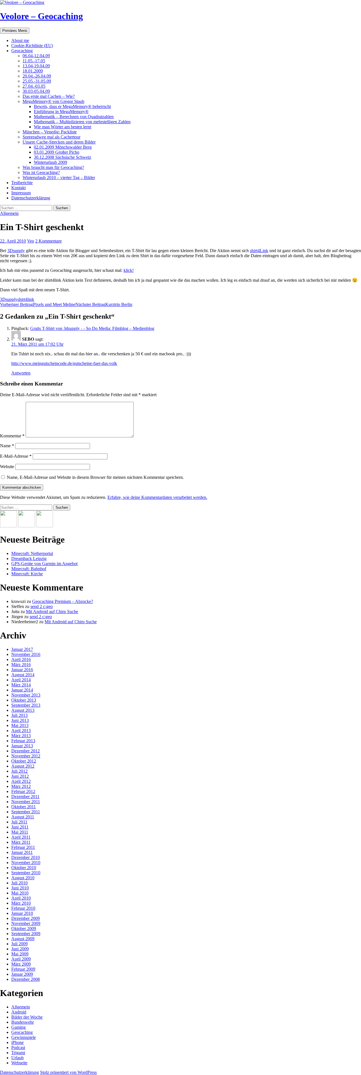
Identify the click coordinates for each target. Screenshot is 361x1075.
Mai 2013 (19, 725)
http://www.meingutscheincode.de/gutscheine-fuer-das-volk (64, 363)
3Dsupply (16, 250)
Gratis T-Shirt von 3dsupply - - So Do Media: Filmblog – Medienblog (92, 328)
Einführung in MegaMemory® (61, 111)
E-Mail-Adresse (16, 456)
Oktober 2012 (23, 761)
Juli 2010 (19, 882)
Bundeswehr (22, 1022)
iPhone (17, 1042)
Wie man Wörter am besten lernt (62, 126)
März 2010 (21, 903)
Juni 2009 (20, 948)
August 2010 (22, 877)
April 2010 (21, 898)
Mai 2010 (19, 893)
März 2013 (21, 735)
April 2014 (21, 679)
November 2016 (25, 654)
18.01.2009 (33, 71)
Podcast (18, 1047)
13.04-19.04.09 (36, 65)
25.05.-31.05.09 (37, 81)
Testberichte (22, 182)
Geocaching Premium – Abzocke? (62, 601)
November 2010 (25, 862)
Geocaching (22, 50)
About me (20, 40)
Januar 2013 (22, 745)
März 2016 (21, 664)
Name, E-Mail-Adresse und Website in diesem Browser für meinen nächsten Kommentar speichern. (95, 477)
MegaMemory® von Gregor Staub (53, 101)
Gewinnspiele (23, 1037)
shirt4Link (259, 250)
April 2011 (20, 837)
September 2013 (25, 705)
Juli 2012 (19, 771)
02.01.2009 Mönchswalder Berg (63, 147)
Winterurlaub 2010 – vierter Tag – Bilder (59, 177)
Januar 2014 (22, 690)
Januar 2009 (22, 974)
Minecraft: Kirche (27, 573)
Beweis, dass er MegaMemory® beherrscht (72, 106)
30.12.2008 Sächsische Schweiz (62, 157)
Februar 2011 (23, 847)
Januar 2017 (22, 649)
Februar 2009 (23, 969)
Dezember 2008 (25, 979)
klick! (129, 270)
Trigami (18, 1052)
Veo (30, 241)
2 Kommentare (48, 241)
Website (7, 466)
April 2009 (21, 959)
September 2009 (25, 933)
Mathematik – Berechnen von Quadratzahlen (74, 116)
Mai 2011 (19, 832)
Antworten (20, 373)
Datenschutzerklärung (30, 197)
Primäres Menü (14, 30)
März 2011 (20, 842)
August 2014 (22, 674)
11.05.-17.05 (34, 60)
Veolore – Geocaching (41, 16)
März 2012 (21, 786)
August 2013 (22, 710)
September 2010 (25, 872)
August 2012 (22, 766)
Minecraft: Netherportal (32, 553)
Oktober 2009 (23, 928)
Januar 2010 (22, 913)
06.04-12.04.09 (36, 55)
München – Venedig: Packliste (50, 131)
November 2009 (25, 923)
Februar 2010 (23, 908)
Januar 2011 (22, 852)
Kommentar (12, 435)
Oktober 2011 (23, 806)
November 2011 (25, 801)
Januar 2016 (22, 669)
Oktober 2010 (23, 867)
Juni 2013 (20, 720)
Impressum (21, 192)
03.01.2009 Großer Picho (56, 152)
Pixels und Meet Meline (37, 304)
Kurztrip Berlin (103, 304)
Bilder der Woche (27, 1017)
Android (18, 1012)
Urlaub (17, 1057)
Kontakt (18, 187)
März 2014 (21, 684)
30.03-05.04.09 (36, 91)
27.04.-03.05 (34, 86)
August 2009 (22, 938)
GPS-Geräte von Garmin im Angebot (44, 563)
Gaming (18, 1027)
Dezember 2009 (25, 918)
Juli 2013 (19, 715)
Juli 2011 (19, 822)
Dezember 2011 (25, 796)
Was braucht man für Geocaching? (53, 167)
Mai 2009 (19, 953)
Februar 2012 (23, 791)
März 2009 (21, 964)
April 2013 (21, 730)
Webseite (19, 1062)
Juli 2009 (19, 943)
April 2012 (21, 781)
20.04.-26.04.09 (37, 76)
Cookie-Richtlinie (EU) (32, 45)
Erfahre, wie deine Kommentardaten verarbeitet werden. (157, 497)
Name (7, 445)
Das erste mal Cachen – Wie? (49, 96)
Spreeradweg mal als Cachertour (51, 137)
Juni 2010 (20, 887)
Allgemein (9, 213)
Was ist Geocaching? (41, 172)
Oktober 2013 (23, 700)
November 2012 (25, 756)
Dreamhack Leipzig (29, 558)
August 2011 (22, 816)
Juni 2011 (19, 827)
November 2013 (25, 695)
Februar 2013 (23, 740)
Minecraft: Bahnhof (28, 568)
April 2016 (21, 659)
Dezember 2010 (25, 857)
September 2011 (25, 811)
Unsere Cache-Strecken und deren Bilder (59, 142)
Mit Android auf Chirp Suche (52, 611)
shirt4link (25, 299)
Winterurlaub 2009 (50, 162)
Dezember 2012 (25, 750)
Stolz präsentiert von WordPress (68, 1072)
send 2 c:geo (41, 606)
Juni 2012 (20, 776)
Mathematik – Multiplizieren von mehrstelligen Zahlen (82, 121)
